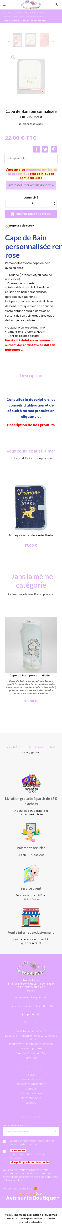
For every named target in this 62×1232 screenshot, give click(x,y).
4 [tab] (26, 725)
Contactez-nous (31, 1098)
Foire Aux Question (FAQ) (31, 1053)
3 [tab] (20, 725)
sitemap (31, 1102)
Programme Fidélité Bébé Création (31, 1044)
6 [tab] (36, 725)
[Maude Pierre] (31, 4)
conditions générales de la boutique (27, 1155)
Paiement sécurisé (31, 1093)
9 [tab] (51, 725)
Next (53, 41)
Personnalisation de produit (31, 214)
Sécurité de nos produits (31, 1031)
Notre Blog (31, 1058)
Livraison (31, 1074)
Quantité (31, 198)
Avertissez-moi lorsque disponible (31, 185)
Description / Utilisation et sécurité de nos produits (31, 1037)
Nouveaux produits (31, 1048)
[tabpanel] (31, 660)
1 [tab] (10, 725)
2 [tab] (15, 725)
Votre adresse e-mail (15, 1125)
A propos (31, 1088)
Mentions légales (31, 1079)
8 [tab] (46, 725)
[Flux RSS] (35, 1188)
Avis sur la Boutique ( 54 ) (18, 1188)
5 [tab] (31, 725)
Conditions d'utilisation (31, 1084)
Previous (9, 41)
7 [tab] (41, 725)
